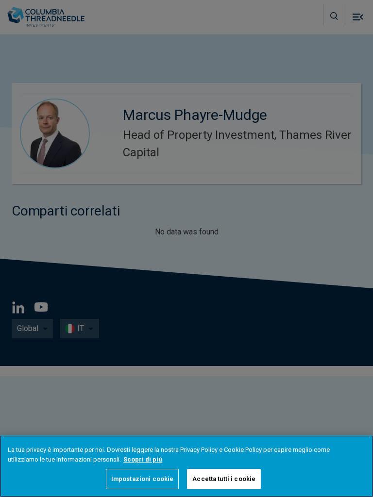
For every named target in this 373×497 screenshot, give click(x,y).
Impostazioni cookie (142, 478)
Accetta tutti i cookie (223, 478)
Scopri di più (142, 459)
